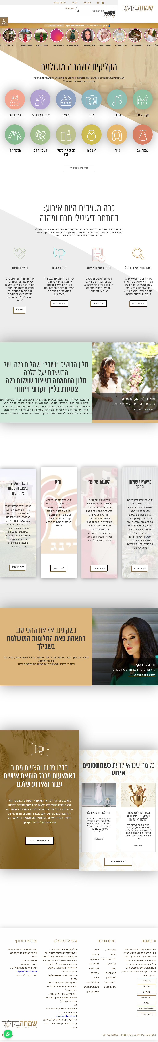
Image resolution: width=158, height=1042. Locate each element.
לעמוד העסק (140, 568)
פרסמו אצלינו (60, 2)
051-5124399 (25, 964)
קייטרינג (95, 954)
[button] (4, 21)
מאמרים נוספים (118, 861)
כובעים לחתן (110, 973)
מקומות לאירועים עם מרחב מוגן (91, 989)
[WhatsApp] (8, 1034)
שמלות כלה (94, 964)
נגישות (115, 1035)
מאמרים (146, 992)
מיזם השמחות (149, 941)
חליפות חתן (111, 977)
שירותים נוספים (80, 168)
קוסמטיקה (94, 959)
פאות (114, 968)
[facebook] (103, 2)
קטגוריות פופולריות (107, 941)
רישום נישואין (110, 982)
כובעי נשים (94, 968)
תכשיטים (95, 973)
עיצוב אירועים (110, 987)
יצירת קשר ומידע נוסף (26, 941)
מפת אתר (106, 1035)
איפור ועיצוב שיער (108, 959)
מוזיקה (113, 954)
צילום (96, 950)
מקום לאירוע (110, 950)
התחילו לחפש (138, 303)
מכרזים (146, 986)
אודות (74, 2)
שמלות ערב (111, 964)
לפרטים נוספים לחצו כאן (143, 409)
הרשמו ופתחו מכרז (39, 840)
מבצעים (19, 309)
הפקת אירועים (92, 982)
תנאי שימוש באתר (146, 1008)
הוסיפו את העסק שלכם (65, 941)
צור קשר (87, 2)
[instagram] (97, 2)
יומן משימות (98, 303)
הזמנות (96, 977)
